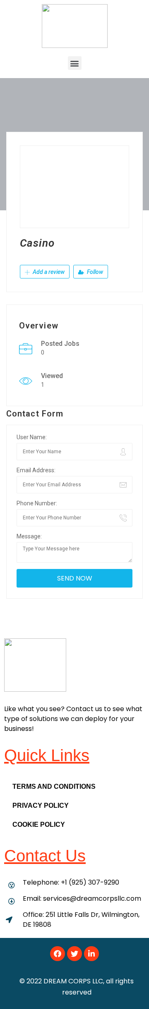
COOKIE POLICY (38, 824)
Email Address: (36, 470)
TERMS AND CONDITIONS (54, 786)
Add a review (48, 272)
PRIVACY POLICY (40, 805)
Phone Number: (37, 503)
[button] (75, 63)
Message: (29, 536)
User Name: (32, 437)
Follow (94, 272)
